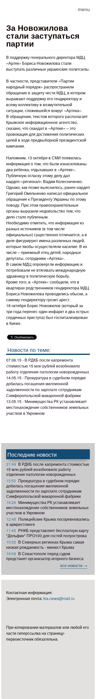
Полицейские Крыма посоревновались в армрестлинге (47, 521)
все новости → (73, 565)
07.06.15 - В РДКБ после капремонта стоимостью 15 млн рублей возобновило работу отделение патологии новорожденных (47, 366)
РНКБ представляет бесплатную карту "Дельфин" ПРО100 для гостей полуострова (47, 533)
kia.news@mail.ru (59, 598)
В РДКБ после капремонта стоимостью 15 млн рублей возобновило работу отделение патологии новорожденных (47, 469)
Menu (84, 9)
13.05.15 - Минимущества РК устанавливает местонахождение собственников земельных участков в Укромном (47, 407)
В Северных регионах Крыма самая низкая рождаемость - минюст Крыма (45, 544)
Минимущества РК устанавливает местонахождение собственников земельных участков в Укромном (47, 507)
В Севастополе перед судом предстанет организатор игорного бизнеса (44, 556)
